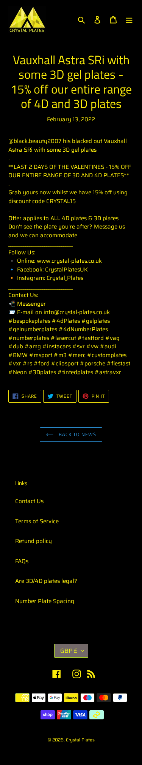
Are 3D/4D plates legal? (46, 581)
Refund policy (33, 541)
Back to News (77, 434)
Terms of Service (37, 521)
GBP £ (68, 650)
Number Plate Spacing (44, 601)
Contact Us (29, 501)
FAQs (21, 561)
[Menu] (129, 19)
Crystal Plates (80, 739)
